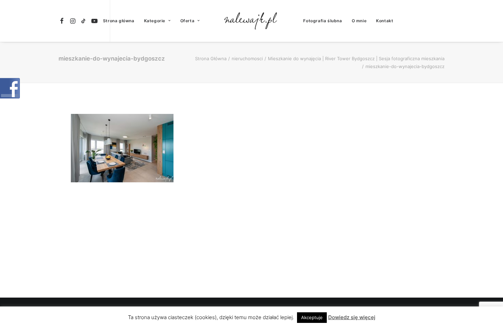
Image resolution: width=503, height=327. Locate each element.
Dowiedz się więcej (351, 317)
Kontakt (384, 20)
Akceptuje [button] (312, 317)
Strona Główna (211, 58)
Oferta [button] (187, 20)
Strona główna (118, 20)
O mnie (359, 20)
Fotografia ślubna (322, 20)
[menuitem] (63, 21)
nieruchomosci (247, 58)
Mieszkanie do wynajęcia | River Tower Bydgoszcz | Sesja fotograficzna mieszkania (356, 58)
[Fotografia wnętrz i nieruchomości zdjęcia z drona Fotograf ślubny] (251, 20)
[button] (63, 21)
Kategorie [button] (154, 20)
